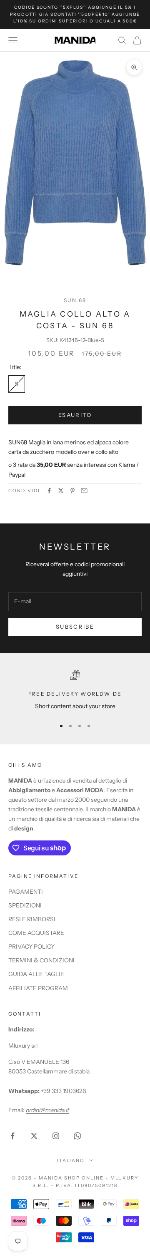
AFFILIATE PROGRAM (38, 988)
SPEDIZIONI (25, 905)
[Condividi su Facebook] (49, 490)
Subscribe (75, 626)
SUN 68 (75, 300)
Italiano (71, 1160)
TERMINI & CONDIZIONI (41, 960)
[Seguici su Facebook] (12, 1136)
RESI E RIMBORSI (31, 919)
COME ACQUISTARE (36, 933)
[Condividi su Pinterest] (72, 490)
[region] (75, 690)
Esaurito (75, 414)
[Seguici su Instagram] (56, 1136)
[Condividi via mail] (84, 490)
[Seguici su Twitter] (34, 1136)
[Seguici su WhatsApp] (77, 1136)
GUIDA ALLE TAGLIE (36, 974)
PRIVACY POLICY (31, 946)
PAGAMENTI (25, 891)
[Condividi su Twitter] (61, 490)
